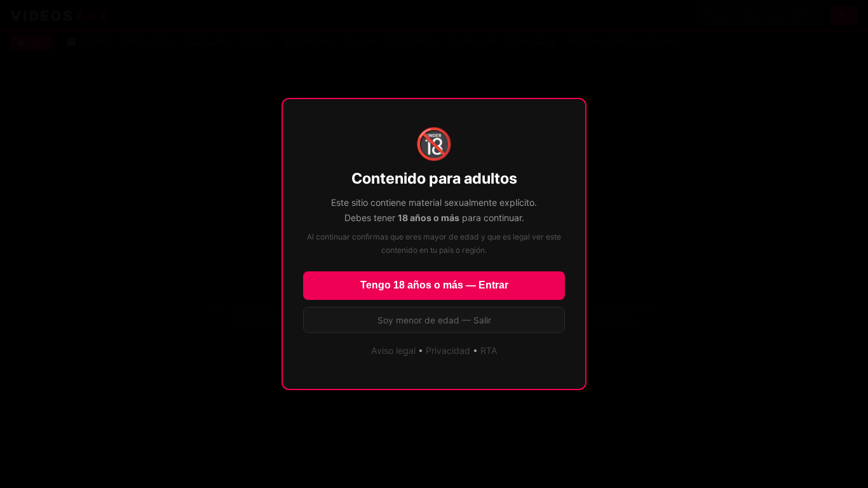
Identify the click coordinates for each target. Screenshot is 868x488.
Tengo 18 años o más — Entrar (434, 285)
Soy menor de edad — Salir (434, 320)
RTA (489, 350)
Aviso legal (393, 350)
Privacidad (448, 350)
